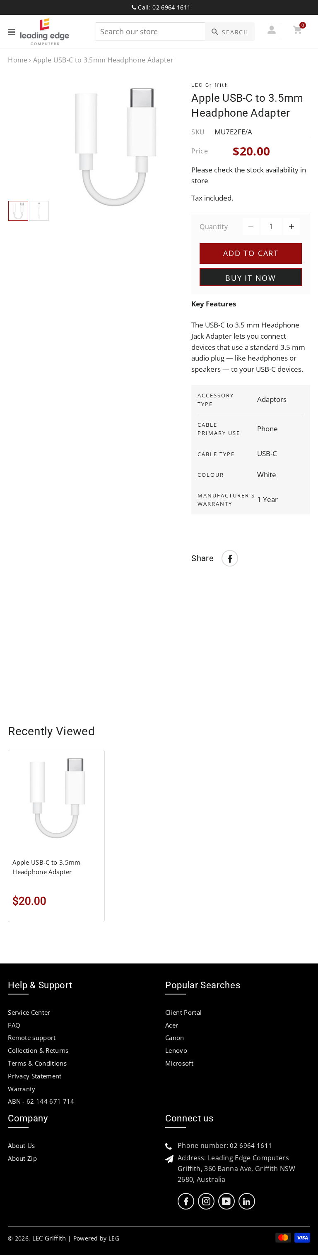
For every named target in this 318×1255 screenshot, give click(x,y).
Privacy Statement (34, 1076)
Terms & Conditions (37, 1063)
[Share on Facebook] (230, 558)
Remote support (31, 1037)
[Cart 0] (297, 31)
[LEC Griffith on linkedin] (246, 1201)
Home (17, 60)
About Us (21, 1145)
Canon (174, 1037)
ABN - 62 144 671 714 (41, 1101)
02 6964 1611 (251, 1145)
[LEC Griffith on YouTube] (226, 1201)
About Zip (22, 1158)
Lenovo (176, 1050)
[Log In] (271, 31)
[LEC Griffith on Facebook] (186, 1201)
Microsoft (179, 1063)
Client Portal (183, 1012)
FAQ (14, 1025)
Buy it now (250, 278)
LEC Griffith (49, 1238)
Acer (171, 1025)
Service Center (29, 1012)
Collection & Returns (38, 1050)
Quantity (214, 226)
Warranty (22, 1089)
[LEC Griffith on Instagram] (206, 1201)
